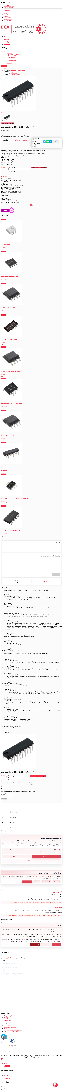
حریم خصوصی (7, 1020)
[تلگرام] (50, 144)
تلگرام (8, 1051)
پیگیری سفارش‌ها (16, 856)
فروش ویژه (4, 66)
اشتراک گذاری (37, 139)
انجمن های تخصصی (46, 944)
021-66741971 (48, 912)
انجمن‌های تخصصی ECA (10, 1027)
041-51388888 (51, 894)
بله (7, 1052)
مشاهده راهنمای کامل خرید (31, 860)
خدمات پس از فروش (35, 944)
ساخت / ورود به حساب (46, 856)
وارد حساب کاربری (10, 957)
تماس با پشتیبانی (56, 944)
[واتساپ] (47, 144)
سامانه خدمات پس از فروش (11, 1031)
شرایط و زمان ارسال (27, 881)
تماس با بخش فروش (46, 881)
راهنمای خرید (36, 881)
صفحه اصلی (7, 1025)
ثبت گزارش (3, 799)
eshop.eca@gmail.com (53, 896)
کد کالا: (9, 130)
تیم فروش (48, 851)
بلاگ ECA (6, 1028)
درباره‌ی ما (6, 1018)
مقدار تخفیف (4, 157)
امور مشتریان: (8, 963)
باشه (31, 784)
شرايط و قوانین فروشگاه (10, 1015)
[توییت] (44, 144)
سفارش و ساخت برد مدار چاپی (14, 1030)
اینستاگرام (9, 1050)
